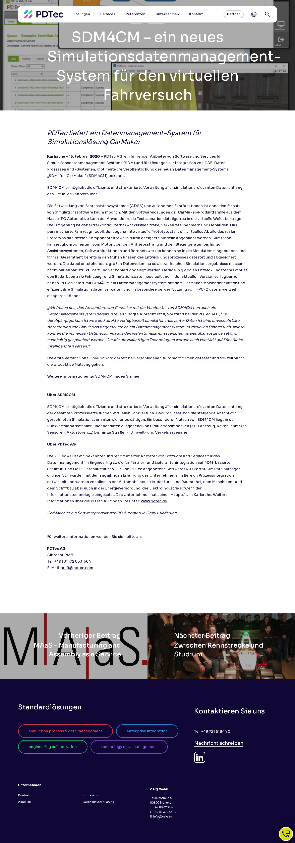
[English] (254, 14)
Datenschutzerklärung (98, 802)
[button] (65, 731)
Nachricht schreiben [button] (218, 743)
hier (135, 376)
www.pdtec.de (154, 501)
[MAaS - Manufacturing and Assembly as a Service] (74, 646)
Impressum (91, 795)
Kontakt (24, 795)
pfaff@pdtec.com (76, 568)
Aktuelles (25, 802)
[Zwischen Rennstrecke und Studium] (221, 646)
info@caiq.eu (162, 816)
